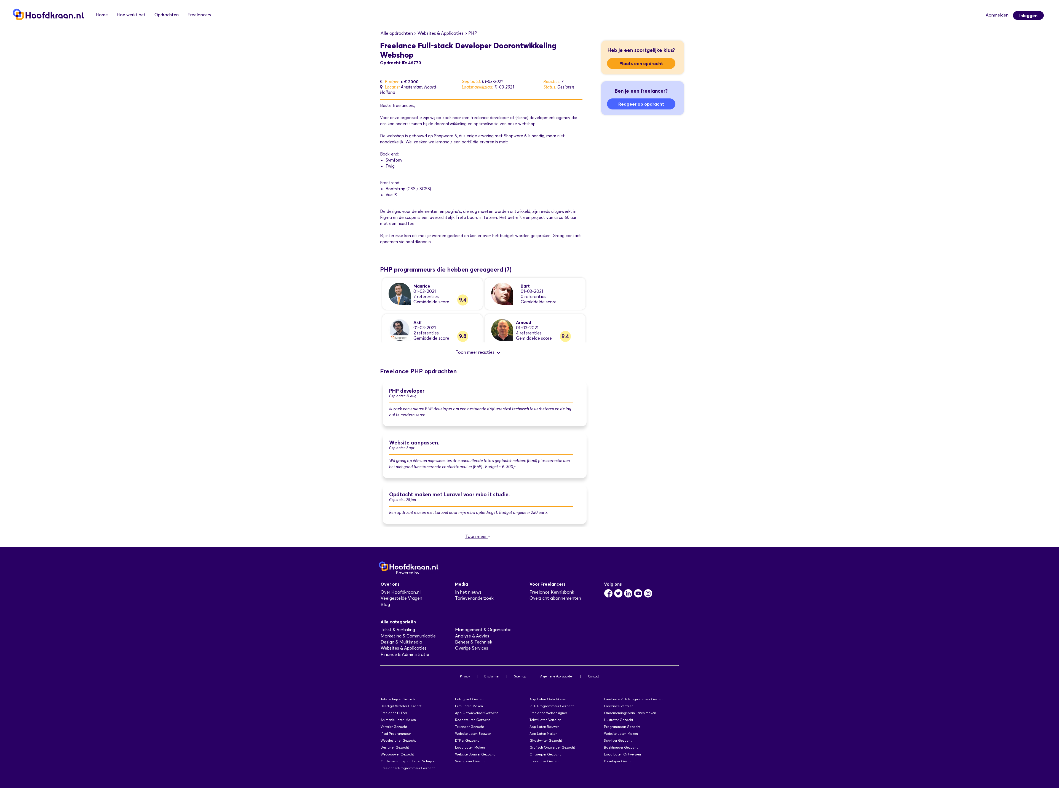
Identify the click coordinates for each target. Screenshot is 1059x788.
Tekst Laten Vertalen (545, 720)
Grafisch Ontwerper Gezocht (552, 747)
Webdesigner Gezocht (398, 740)
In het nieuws (468, 592)
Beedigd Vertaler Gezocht (401, 706)
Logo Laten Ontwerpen (622, 754)
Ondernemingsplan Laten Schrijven (408, 761)
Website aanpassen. (414, 442)
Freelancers (199, 14)
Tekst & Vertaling (398, 629)
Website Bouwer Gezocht (475, 754)
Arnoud (523, 322)
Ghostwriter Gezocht (546, 740)
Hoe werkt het (131, 14)
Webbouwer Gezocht (397, 754)
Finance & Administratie (405, 654)
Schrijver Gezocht (618, 740)
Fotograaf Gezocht (470, 699)
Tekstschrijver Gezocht (398, 699)
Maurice (421, 286)
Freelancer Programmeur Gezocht (408, 768)
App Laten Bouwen (545, 727)
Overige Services (471, 648)
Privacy (465, 676)
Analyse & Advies (472, 636)
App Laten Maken (543, 733)
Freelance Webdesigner (548, 713)
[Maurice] (400, 293)
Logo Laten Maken (470, 747)
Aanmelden (997, 15)
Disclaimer (491, 676)
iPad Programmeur (396, 733)
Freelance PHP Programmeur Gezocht (634, 699)
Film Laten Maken (469, 706)
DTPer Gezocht (467, 740)
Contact (593, 676)
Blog (385, 604)
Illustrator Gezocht (618, 720)
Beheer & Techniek (473, 642)
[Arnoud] (502, 329)
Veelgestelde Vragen (401, 598)
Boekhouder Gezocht (621, 747)
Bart (525, 286)
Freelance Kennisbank (552, 592)
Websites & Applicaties (404, 648)
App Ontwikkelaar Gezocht (476, 713)
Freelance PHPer (394, 713)
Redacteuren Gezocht (472, 720)
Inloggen (1028, 15)
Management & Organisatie (483, 629)
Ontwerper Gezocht (545, 754)
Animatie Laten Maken (398, 720)
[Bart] (502, 293)
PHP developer (406, 391)
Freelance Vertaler (618, 706)
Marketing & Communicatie (408, 636)
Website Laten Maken (621, 733)
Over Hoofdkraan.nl (401, 592)
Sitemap (520, 676)
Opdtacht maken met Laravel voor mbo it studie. (449, 494)
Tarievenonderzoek (474, 598)
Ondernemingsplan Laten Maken (630, 713)
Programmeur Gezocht (622, 727)
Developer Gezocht (619, 761)
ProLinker (429, 572)
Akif (417, 322)
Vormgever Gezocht (470, 761)
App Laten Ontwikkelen (548, 699)
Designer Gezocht (395, 747)
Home (102, 14)
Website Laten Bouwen (473, 733)
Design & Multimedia (401, 642)
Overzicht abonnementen (555, 598)
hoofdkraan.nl (419, 241)
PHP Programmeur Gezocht (552, 706)
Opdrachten (166, 14)
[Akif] (400, 329)
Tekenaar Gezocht (469, 727)
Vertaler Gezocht (394, 727)
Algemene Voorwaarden (557, 676)
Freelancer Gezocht (545, 761)
